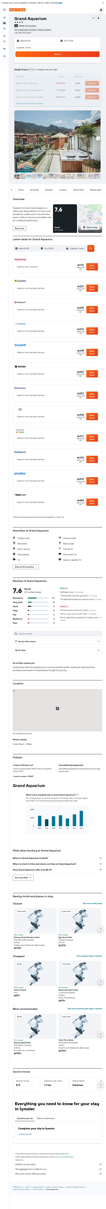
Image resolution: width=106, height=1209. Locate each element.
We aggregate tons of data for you (30, 1169)
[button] (103, 3)
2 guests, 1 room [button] (24, 47)
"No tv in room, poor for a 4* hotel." (78, 614)
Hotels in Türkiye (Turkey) (55, 1187)
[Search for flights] (4, 17)
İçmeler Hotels (38, 1189)
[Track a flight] (4, 41)
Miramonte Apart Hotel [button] (68, 990)
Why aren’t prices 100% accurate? (30, 1173)
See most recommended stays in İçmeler (85, 1008)
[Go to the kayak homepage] (17, 9)
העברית (58, 2)
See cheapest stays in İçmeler (89, 956)
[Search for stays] (4, 23)
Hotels (27, 1187)
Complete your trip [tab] (25, 1118)
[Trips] (4, 48)
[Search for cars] (4, 28)
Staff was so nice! (71, 592)
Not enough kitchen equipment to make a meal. (80, 618)
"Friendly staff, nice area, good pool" (78, 596)
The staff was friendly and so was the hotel (80, 599)
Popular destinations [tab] (46, 1118)
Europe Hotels (38, 1187)
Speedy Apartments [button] (22, 1042)
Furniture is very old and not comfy (77, 610)
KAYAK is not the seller (25, 1164)
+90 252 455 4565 (22, 32)
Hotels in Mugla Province (76, 1187)
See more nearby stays (92, 903)
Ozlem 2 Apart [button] (20, 990)
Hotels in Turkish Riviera (21, 1189)
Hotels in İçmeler (25, 1134)
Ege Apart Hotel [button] (65, 937)
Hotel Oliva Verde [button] (66, 1040)
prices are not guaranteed (64, 1157)
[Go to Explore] (4, 36)
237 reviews (30, 25)
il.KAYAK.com (17, 1187)
